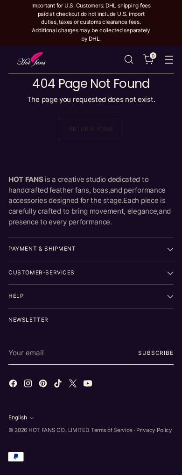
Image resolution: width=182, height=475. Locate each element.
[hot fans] (31, 59)
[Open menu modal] (168, 59)
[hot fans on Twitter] (73, 385)
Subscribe (156, 353)
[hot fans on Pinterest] (43, 385)
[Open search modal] (128, 59)
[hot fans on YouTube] (88, 385)
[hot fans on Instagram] (29, 385)
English (17, 417)
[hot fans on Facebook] (14, 385)
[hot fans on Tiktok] (58, 385)
